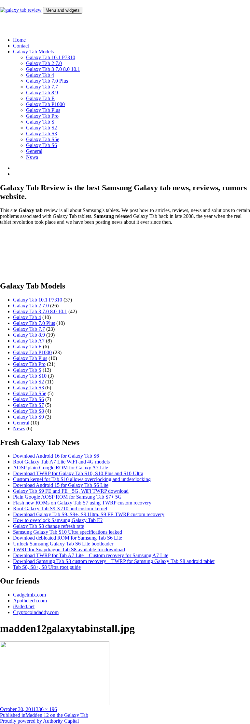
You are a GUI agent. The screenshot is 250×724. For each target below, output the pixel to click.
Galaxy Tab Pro (42, 116)
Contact (21, 45)
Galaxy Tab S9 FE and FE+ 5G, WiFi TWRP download (71, 491)
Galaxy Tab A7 (29, 340)
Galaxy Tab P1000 (45, 104)
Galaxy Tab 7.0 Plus (47, 81)
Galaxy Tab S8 (28, 411)
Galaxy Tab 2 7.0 (44, 63)
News (32, 157)
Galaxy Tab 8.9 (42, 92)
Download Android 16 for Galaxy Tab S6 (56, 456)
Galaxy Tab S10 (30, 376)
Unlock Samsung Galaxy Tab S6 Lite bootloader (63, 543)
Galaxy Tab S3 (41, 133)
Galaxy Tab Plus (43, 110)
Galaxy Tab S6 (41, 145)
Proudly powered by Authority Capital (39, 721)
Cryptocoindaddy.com (36, 612)
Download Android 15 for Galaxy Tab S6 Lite (60, 485)
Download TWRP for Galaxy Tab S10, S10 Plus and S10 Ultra (78, 473)
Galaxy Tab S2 (41, 127)
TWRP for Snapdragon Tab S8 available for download (69, 549)
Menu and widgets (63, 10)
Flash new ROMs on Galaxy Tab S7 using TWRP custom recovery (82, 502)
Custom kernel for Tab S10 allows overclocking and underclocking (82, 479)
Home (19, 40)
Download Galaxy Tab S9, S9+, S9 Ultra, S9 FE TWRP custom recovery (88, 514)
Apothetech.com (30, 600)
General (34, 151)
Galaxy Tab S (40, 122)
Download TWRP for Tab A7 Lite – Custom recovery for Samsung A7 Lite (90, 555)
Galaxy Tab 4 (40, 75)
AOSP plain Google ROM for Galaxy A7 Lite (60, 467)
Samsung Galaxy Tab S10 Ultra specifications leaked (67, 532)
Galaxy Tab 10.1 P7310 (50, 57)
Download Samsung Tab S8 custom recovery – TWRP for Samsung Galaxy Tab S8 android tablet (114, 561)
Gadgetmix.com (29, 594)
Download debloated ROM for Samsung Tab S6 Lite (67, 538)
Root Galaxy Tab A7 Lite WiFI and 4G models (61, 461)
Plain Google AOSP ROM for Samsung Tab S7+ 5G (67, 497)
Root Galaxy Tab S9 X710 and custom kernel (60, 508)
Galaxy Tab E (40, 98)
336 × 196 (46, 709)
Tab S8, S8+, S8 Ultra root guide (47, 567)
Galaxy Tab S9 (28, 417)
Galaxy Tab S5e (42, 139)
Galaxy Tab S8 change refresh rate (48, 526)
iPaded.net (24, 606)
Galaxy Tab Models (33, 51)
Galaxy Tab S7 (28, 405)
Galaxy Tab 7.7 (42, 86)
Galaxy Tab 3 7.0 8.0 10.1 (53, 69)
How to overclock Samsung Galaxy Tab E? (58, 520)
